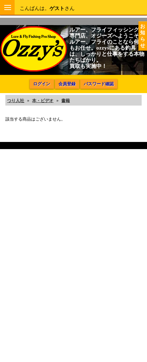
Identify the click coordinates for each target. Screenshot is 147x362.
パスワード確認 (99, 83)
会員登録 (67, 83)
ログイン (41, 83)
